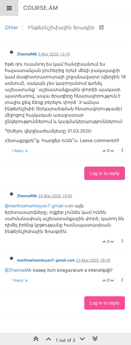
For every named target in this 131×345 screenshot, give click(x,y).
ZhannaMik (27, 54)
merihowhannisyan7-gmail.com (46, 260)
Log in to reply (105, 173)
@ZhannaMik (18, 270)
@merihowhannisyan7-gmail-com (39, 205)
